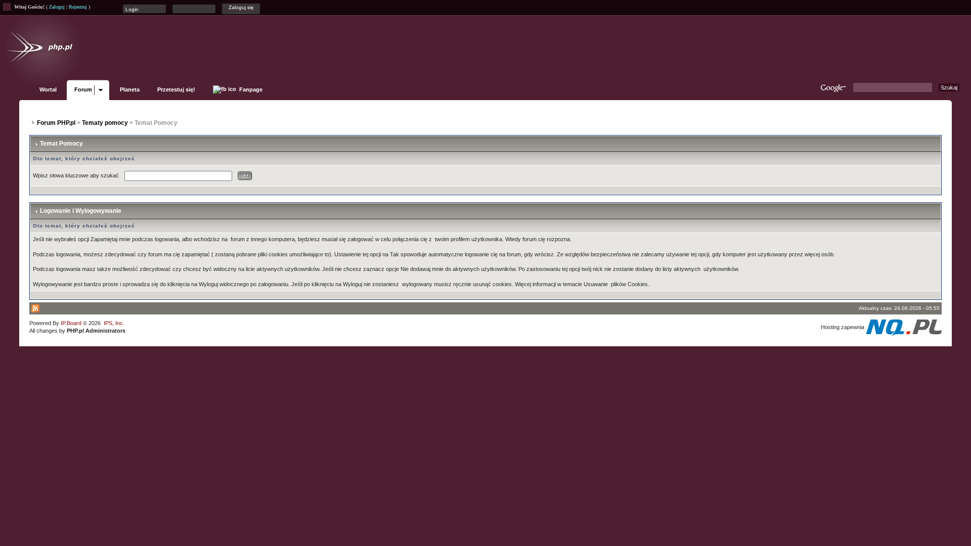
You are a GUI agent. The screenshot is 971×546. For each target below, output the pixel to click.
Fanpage (250, 89)
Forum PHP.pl (56, 122)
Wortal (48, 89)
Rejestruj (78, 7)
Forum (83, 89)
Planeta (130, 89)
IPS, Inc (113, 323)
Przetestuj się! (176, 89)
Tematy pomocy (105, 122)
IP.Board (71, 323)
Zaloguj (57, 7)
